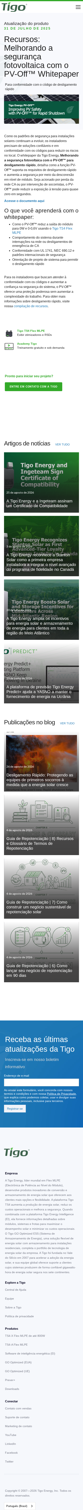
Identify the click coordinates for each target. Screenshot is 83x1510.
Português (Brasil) (16, 1506)
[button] (77, 7)
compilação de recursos (31, 306)
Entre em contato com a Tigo (34, 386)
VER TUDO (62, 444)
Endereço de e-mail (16, 1075)
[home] (14, 7)
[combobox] (19, 1506)
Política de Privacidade (61, 1093)
